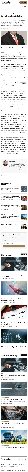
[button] (8, 464)
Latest (3, 183)
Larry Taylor (5, 209)
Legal (2, 11)
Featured (8, 183)
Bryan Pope (5, 28)
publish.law (23, 470)
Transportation (5, 397)
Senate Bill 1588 (7, 56)
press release (23, 82)
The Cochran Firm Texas (8, 199)
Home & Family (4, 297)
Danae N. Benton (6, 349)
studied (7, 93)
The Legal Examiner (9, 470)
